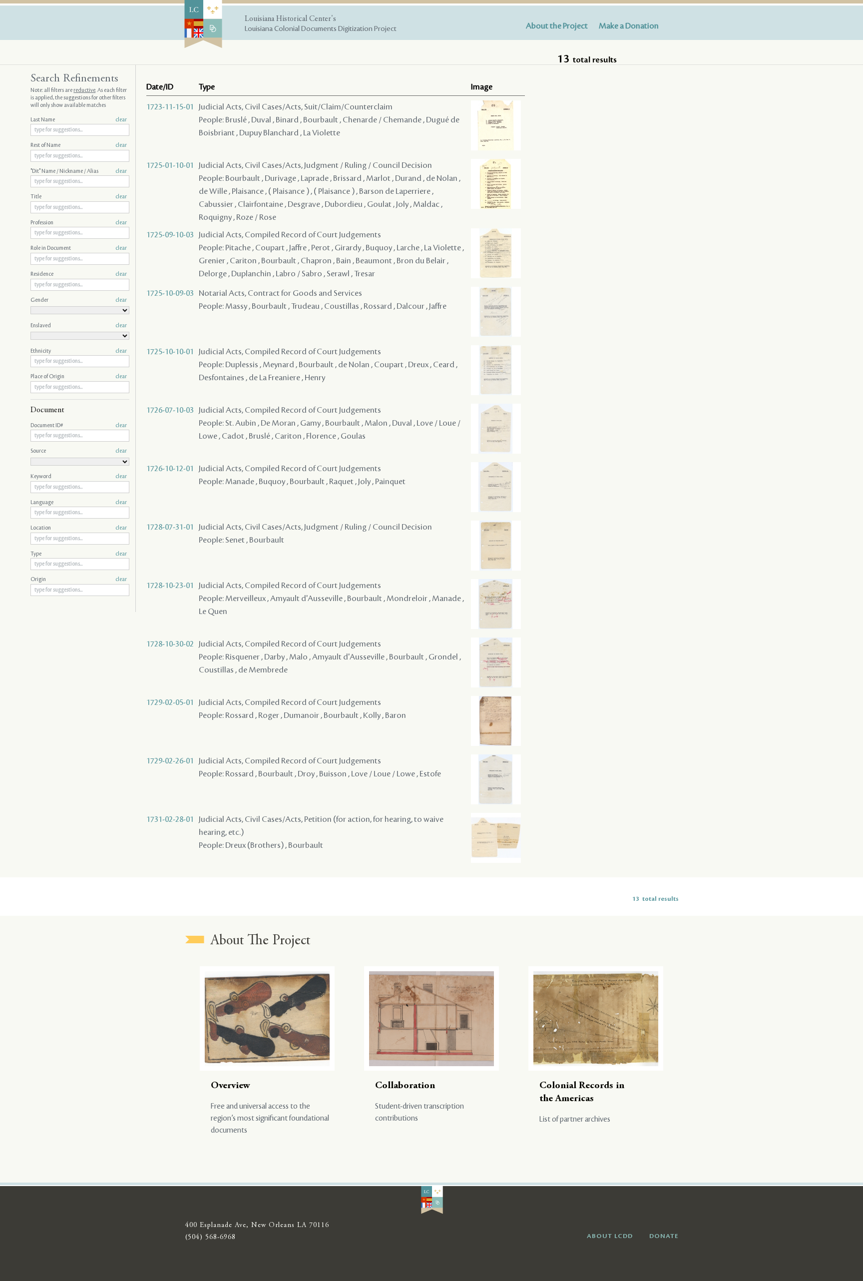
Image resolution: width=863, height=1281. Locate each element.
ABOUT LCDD (610, 1236)
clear (121, 120)
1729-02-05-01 (170, 702)
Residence (78, 274)
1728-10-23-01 (170, 585)
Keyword (78, 477)
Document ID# (78, 426)
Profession (78, 223)
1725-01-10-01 (170, 165)
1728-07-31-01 (170, 527)
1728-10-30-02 (170, 644)
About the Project (557, 25)
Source (78, 451)
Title (78, 197)
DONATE (664, 1236)
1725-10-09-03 (170, 293)
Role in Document (78, 248)
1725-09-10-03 (170, 234)
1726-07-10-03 (170, 410)
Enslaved (78, 326)
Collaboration (405, 1086)
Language (78, 503)
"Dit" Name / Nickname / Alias (78, 171)
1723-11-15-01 (170, 106)
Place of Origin (78, 377)
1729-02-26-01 (170, 760)
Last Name (78, 120)
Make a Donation (629, 25)
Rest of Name (78, 145)
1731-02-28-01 (170, 819)
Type (78, 554)
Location (78, 528)
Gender (78, 300)
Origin (78, 580)
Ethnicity (78, 351)
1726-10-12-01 (170, 468)
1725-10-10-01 (170, 351)
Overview (230, 1086)
